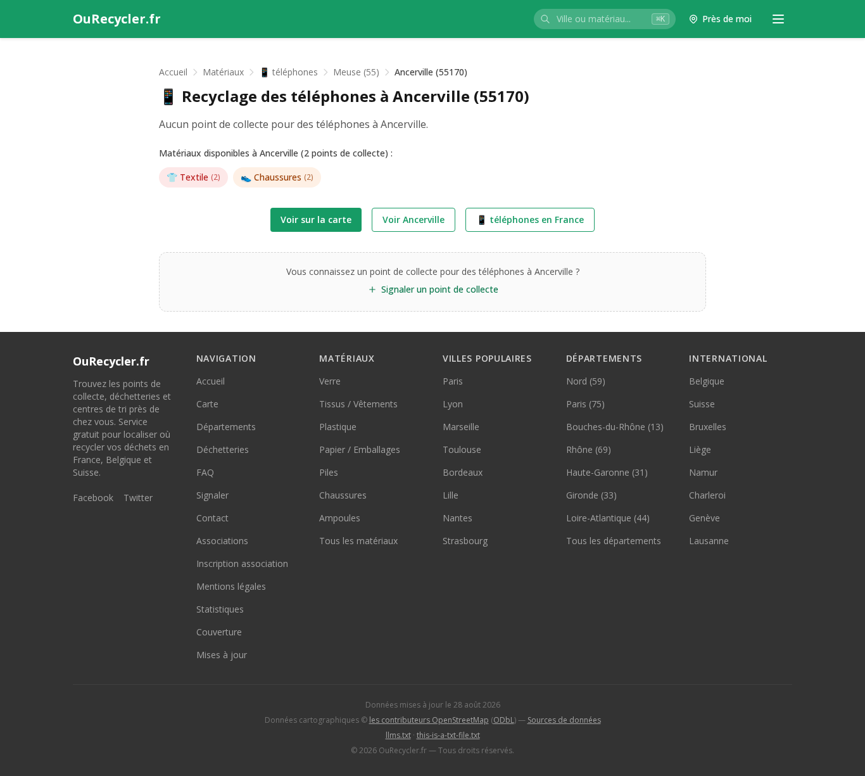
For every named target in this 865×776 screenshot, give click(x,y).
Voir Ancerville (413, 219)
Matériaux (223, 72)
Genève (704, 518)
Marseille (461, 427)
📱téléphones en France (530, 219)
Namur (703, 472)
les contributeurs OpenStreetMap (429, 720)
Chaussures (277, 177)
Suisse (702, 404)
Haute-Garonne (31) (607, 472)
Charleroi (707, 495)
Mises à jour (221, 655)
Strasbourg (465, 541)
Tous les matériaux (358, 541)
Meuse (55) (356, 72)
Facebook (93, 498)
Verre (330, 381)
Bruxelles (707, 427)
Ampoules (339, 518)
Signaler (212, 495)
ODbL (503, 720)
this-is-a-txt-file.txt (448, 735)
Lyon (453, 404)
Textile (193, 177)
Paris (453, 381)
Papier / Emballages (359, 449)
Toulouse (462, 449)
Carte (207, 404)
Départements (226, 427)
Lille (450, 495)
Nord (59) (585, 381)
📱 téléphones (288, 72)
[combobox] (605, 19)
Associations (222, 541)
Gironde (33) (591, 495)
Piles (328, 472)
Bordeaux (463, 472)
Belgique (706, 381)
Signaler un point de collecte (439, 289)
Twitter (138, 498)
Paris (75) (585, 404)
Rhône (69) (588, 449)
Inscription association (242, 563)
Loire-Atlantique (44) (608, 518)
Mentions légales (231, 586)
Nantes (457, 518)
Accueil (173, 72)
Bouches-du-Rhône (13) (615, 427)
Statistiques (220, 609)
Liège (700, 449)
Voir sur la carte (316, 219)
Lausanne (709, 541)
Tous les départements (613, 541)
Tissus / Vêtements (358, 404)
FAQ (205, 472)
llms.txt (398, 735)
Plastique (338, 427)
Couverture (219, 632)
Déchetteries (222, 449)
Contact (212, 518)
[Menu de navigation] (778, 19)
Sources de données (564, 720)
